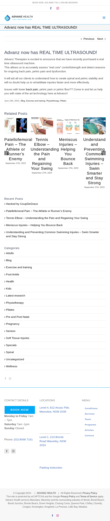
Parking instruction (51, 467)
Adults (10, 253)
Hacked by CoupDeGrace (22, 203)
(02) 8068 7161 (52, 2)
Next (100, 38)
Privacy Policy (90, 493)
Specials (11, 345)
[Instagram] (10, 378)
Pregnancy (12, 323)
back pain (32, 89)
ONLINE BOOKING (69, 2)
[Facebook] (5, 378)
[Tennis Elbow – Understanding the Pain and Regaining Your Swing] (42, 118)
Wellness (11, 366)
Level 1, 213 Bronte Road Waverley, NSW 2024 (53, 441)
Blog (23, 101)
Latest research (15, 295)
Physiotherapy (52, 101)
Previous (89, 38)
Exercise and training (35, 101)
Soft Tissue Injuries (17, 338)
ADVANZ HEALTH (47, 493)
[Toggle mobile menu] (104, 17)
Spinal (10, 352)
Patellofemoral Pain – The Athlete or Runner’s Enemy (18, 149)
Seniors (10, 331)
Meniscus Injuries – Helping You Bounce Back (34, 225)
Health (10, 281)
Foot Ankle (12, 274)
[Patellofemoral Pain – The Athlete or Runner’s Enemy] (15, 118)
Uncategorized (15, 359)
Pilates (63, 101)
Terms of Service (88, 496)
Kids (8, 288)
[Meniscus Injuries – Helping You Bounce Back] (68, 118)
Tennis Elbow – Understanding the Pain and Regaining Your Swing (45, 154)
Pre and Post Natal (17, 316)
